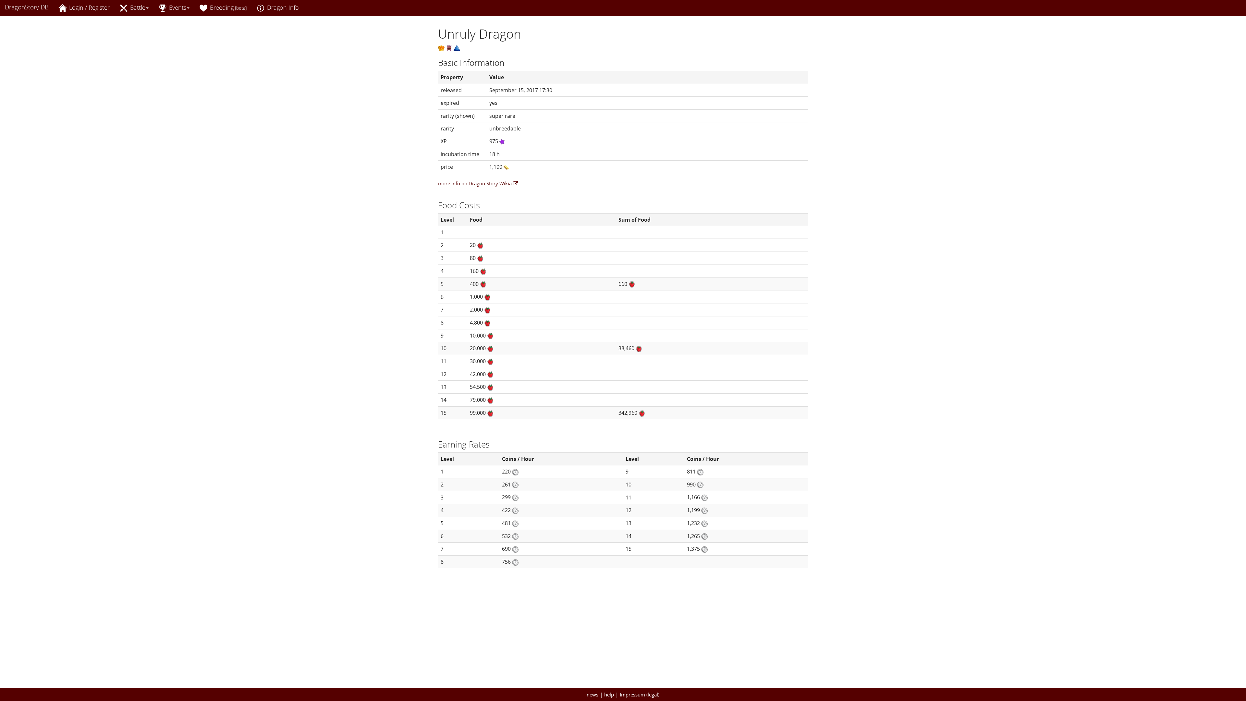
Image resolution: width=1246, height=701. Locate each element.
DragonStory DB (27, 7)
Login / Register (88, 7)
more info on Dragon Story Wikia (475, 183)
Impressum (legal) (639, 694)
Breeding (227, 7)
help (609, 694)
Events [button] (176, 7)
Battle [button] (136, 7)
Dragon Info (282, 7)
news (592, 694)
